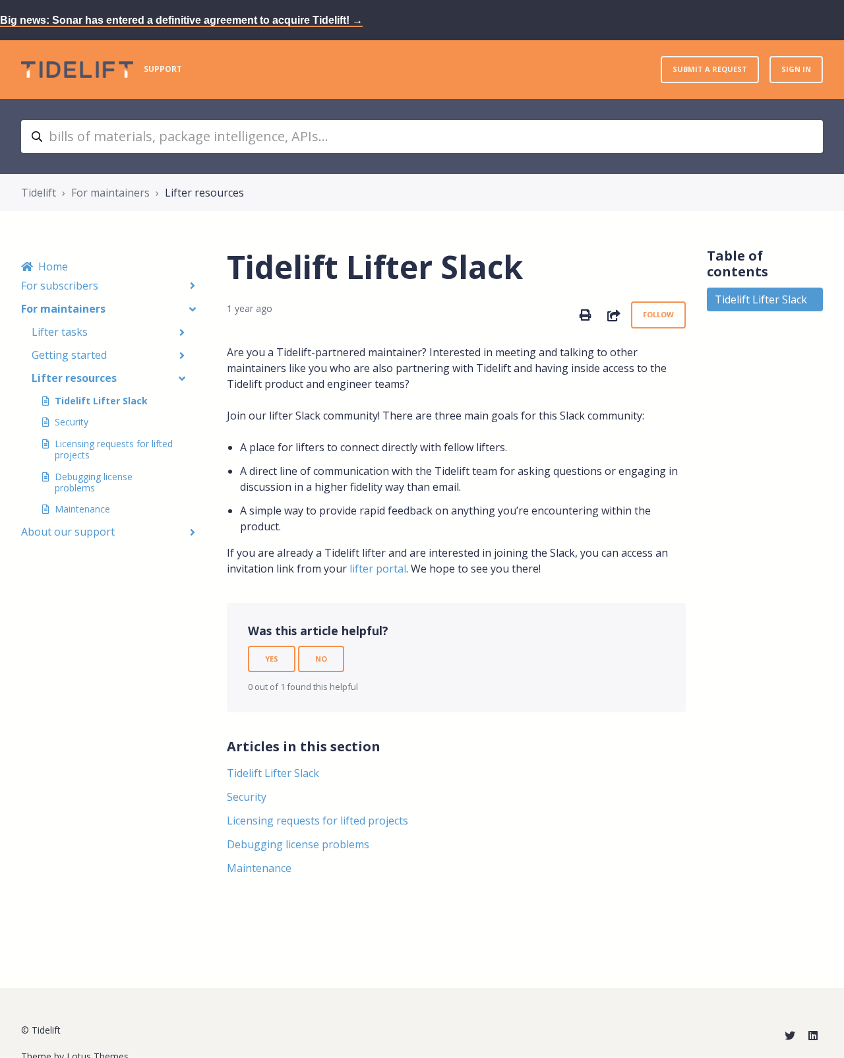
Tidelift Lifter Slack (101, 400)
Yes (271, 659)
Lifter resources (204, 192)
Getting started (69, 355)
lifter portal (377, 568)
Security (71, 422)
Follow (658, 314)
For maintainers (110, 192)
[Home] (77, 69)
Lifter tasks (60, 332)
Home (53, 266)
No (321, 659)
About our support (68, 531)
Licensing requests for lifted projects (114, 449)
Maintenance (82, 509)
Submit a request (710, 69)
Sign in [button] (796, 69)
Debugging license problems (94, 482)
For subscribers (59, 285)
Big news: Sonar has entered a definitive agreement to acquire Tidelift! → (181, 20)
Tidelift (38, 192)
